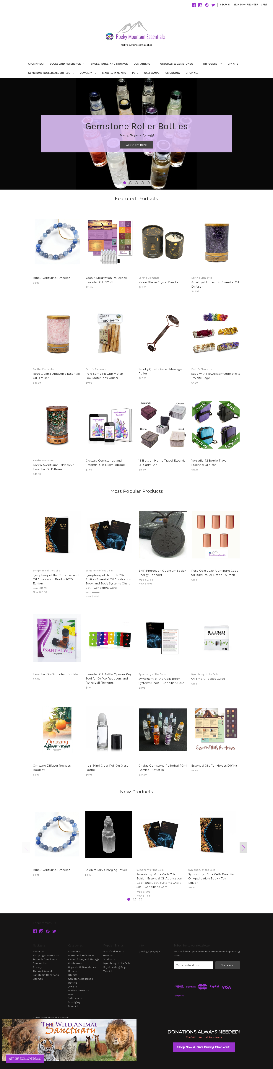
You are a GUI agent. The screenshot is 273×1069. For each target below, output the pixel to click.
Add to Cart (57, 245)
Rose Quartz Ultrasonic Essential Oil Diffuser (56, 376)
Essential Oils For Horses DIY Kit (214, 765)
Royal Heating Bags (114, 967)
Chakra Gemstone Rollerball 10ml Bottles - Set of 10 (163, 768)
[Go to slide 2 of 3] (134, 899)
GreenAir (108, 955)
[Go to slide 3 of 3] (140, 899)
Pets (135, 72)
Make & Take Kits (114, 72)
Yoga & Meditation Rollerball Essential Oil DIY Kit (106, 280)
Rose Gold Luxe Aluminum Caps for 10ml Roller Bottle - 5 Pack (214, 573)
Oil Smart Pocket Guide (208, 678)
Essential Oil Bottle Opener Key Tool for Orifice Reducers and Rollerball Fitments (108, 678)
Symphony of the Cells (116, 963)
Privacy (37, 967)
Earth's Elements (113, 951)
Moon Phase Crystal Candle (158, 282)
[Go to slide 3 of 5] (136, 182)
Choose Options (215, 336)
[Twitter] (213, 5)
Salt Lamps (152, 72)
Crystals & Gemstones (177, 63)
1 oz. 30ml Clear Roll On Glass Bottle (107, 768)
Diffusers (210, 63)
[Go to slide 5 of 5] (148, 182)
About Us (38, 951)
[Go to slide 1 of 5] (124, 182)
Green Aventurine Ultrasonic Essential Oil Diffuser (53, 467)
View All (107, 971)
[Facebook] (194, 5)
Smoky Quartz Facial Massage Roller (160, 371)
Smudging (172, 72)
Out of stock (162, 245)
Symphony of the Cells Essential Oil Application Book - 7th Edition (211, 878)
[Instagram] (200, 5)
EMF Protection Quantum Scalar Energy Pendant (162, 573)
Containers (142, 63)
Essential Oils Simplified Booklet (56, 674)
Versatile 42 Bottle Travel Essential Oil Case (209, 463)
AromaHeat (36, 63)
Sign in (238, 4)
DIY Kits (233, 63)
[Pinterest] (207, 5)
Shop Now (136, 144)
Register (252, 4)
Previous (26, 847)
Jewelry (86, 72)
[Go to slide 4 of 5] (142, 182)
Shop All (192, 72)
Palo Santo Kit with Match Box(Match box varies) (104, 376)
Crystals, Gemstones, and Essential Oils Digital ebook (105, 463)
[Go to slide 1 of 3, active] (128, 899)
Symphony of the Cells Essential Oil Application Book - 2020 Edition (56, 579)
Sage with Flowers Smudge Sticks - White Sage (215, 376)
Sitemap (38, 978)
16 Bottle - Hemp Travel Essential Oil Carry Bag (162, 463)
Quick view (57, 238)
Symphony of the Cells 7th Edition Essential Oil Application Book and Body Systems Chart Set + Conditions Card (159, 881)
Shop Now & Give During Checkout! (203, 1047)
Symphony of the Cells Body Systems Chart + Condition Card (161, 681)
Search (225, 4)
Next (243, 847)
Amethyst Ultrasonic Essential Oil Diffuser (215, 284)
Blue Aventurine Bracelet (51, 278)
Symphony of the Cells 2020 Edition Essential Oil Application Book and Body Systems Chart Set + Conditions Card (108, 581)
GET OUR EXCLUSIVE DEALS (25, 1058)
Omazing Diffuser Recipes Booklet (52, 768)
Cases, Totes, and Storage (109, 63)
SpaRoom (109, 959)
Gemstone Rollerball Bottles (49, 72)
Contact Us (40, 963)
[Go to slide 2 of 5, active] (130, 182)
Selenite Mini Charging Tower (106, 870)
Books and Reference (66, 63)
